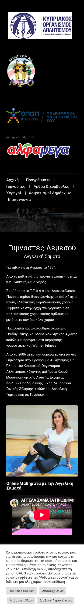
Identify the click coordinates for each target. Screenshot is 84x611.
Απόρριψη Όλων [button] (21, 600)
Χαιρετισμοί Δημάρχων (50, 193)
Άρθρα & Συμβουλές (51, 186)
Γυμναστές (15, 186)
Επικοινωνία (19, 199)
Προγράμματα (38, 180)
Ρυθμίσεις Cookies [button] (21, 591)
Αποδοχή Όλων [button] (52, 591)
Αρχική (12, 180)
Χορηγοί (13, 193)
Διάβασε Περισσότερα (55, 600)
